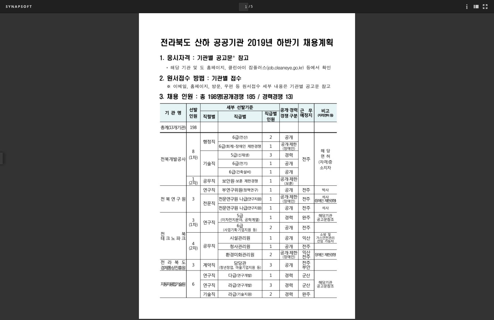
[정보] (466, 6)
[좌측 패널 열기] (476, 6)
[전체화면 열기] (485, 6)
